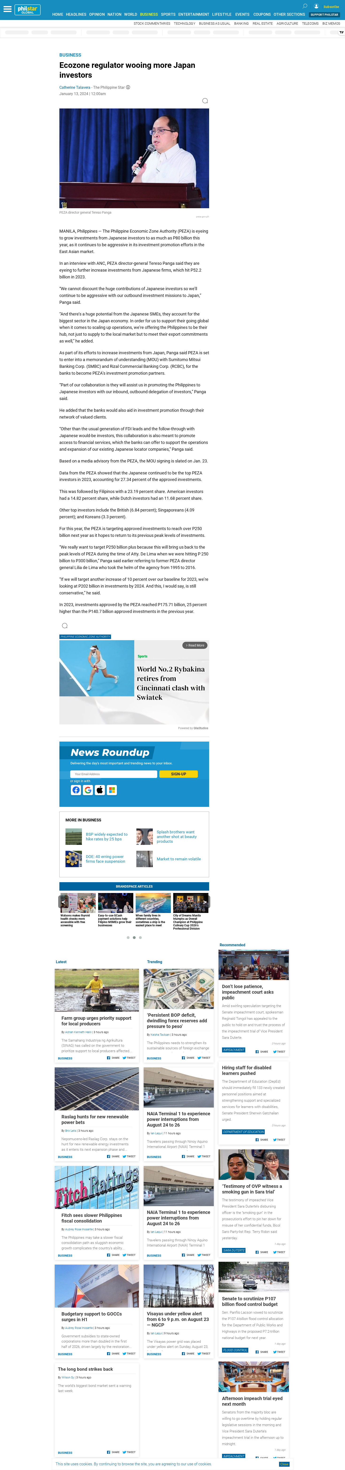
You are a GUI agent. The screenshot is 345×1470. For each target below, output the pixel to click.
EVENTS (242, 14)
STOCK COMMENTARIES (152, 24)
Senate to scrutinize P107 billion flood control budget (250, 1301)
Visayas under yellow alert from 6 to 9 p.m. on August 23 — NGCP (178, 1319)
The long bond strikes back (85, 1369)
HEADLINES (76, 14)
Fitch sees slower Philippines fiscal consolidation (91, 1218)
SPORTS (168, 14)
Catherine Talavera (74, 87)
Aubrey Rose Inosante (79, 1229)
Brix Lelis (70, 1130)
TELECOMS (310, 24)
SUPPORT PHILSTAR (324, 14)
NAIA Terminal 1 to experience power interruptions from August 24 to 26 (178, 1119)
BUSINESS (149, 14)
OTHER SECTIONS (289, 14)
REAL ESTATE (263, 24)
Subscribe (331, 7)
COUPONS (262, 14)
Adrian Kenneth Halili (78, 1032)
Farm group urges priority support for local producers (96, 1021)
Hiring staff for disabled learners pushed (246, 1070)
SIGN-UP (178, 774)
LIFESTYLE (221, 14)
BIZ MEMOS (331, 24)
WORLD (130, 14)
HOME (57, 14)
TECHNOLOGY (184, 24)
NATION (114, 14)
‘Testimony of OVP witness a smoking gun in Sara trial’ (252, 1189)
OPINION (97, 14)
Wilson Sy (68, 1377)
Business (70, 55)
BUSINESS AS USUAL (214, 24)
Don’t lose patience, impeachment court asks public (248, 992)
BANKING (241, 24)
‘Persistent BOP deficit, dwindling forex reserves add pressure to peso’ (177, 1020)
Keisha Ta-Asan (160, 1034)
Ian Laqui (156, 1133)
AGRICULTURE (287, 24)
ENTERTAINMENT (193, 14)
